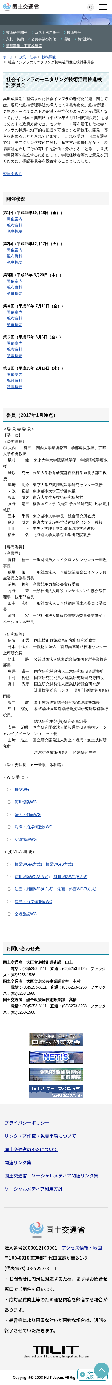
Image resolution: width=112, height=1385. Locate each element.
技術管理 (74, 32)
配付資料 (14, 380)
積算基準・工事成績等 (24, 46)
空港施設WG (26, 839)
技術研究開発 (16, 32)
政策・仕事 (28, 57)
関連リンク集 (17, 1162)
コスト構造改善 (47, 32)
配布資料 (14, 225)
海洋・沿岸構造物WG (33, 827)
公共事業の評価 (43, 39)
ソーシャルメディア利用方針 (33, 1189)
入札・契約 (15, 39)
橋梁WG (22, 789)
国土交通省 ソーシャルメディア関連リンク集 (51, 1175)
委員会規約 (12, 173)
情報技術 (85, 39)
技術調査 (49, 57)
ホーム (8, 57)
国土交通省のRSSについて (31, 1149)
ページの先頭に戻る (95, 1375)
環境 (66, 39)
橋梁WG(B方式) (59, 864)
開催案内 (14, 219)
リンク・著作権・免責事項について (40, 1136)
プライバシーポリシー (26, 1122)
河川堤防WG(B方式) (70, 877)
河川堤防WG (26, 802)
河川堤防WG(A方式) (32, 877)
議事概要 (14, 231)
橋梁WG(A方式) (28, 864)
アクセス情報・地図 (82, 1247)
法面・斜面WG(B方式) (76, 889)
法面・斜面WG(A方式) (34, 889)
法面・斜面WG (28, 814)
